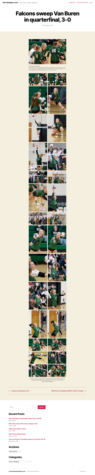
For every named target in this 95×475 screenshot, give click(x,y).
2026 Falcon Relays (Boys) (17, 434)
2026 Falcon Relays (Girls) (17, 429)
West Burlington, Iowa (10, 2)
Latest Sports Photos (82, 2)
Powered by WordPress (33, 471)
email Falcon (72, 2)
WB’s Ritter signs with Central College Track (23, 424)
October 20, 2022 (48, 25)
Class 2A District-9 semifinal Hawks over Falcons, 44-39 (27, 439)
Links (91, 2)
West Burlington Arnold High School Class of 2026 (25, 418)
